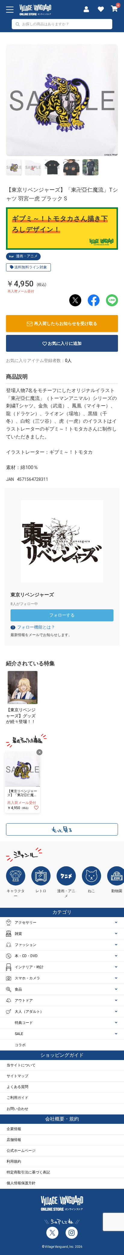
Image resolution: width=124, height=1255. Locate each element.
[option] (62, 100)
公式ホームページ (21, 1150)
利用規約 (14, 1161)
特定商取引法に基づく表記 (28, 1172)
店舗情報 (14, 1140)
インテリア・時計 (29, 967)
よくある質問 (17, 1087)
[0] (114, 9)
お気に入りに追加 (65, 343)
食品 (18, 989)
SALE (19, 1034)
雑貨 (18, 934)
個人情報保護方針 (21, 1183)
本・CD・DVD (26, 956)
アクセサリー (25, 922)
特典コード (24, 1023)
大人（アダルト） (29, 1011)
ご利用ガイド (17, 1098)
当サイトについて (21, 1065)
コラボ (20, 1045)
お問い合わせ (17, 1109)
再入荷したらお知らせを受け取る (65, 323)
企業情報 (14, 1129)
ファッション (25, 945)
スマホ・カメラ (27, 978)
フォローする (62, 615)
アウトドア (24, 1000)
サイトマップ (17, 1076)
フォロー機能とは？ (33, 627)
